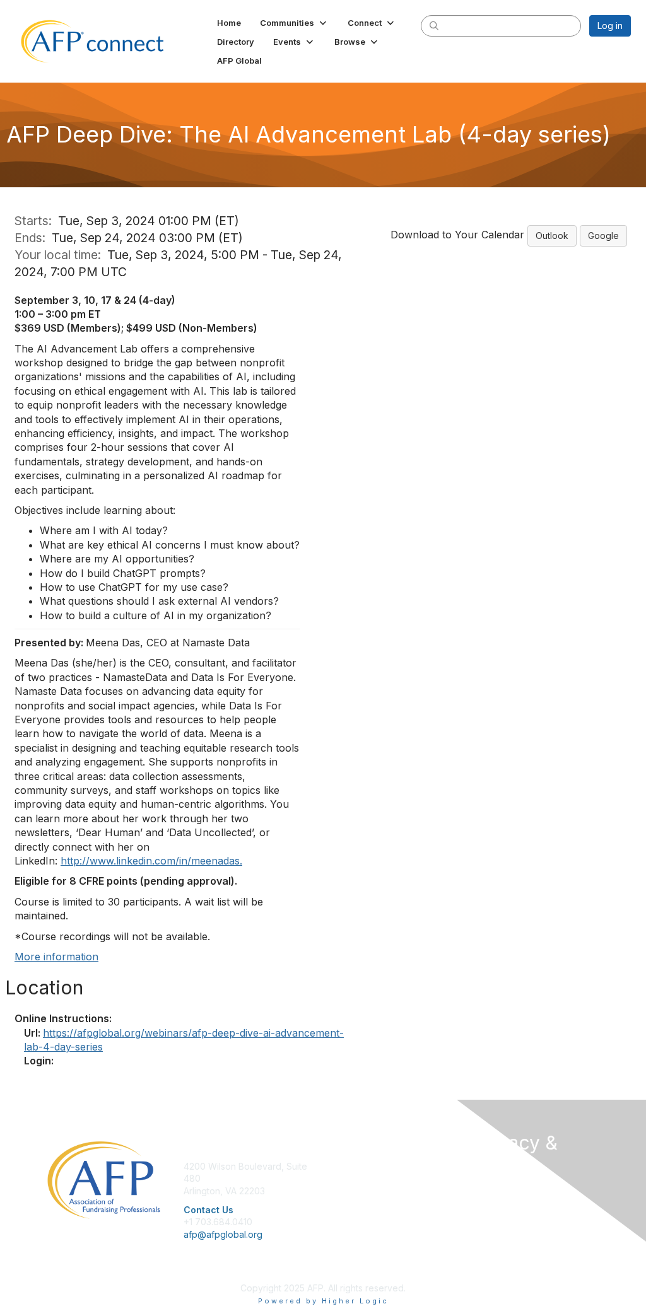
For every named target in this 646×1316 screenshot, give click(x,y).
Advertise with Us (509, 1226)
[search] (434, 25)
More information (56, 956)
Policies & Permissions (519, 1201)
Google (603, 235)
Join (337, 1166)
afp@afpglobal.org (223, 1234)
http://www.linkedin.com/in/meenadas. (151, 860)
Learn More (352, 1190)
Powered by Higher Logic (323, 1300)
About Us (492, 1189)
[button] (294, 22)
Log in (610, 25)
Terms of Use (501, 1213)
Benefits (345, 1178)
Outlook (552, 235)
